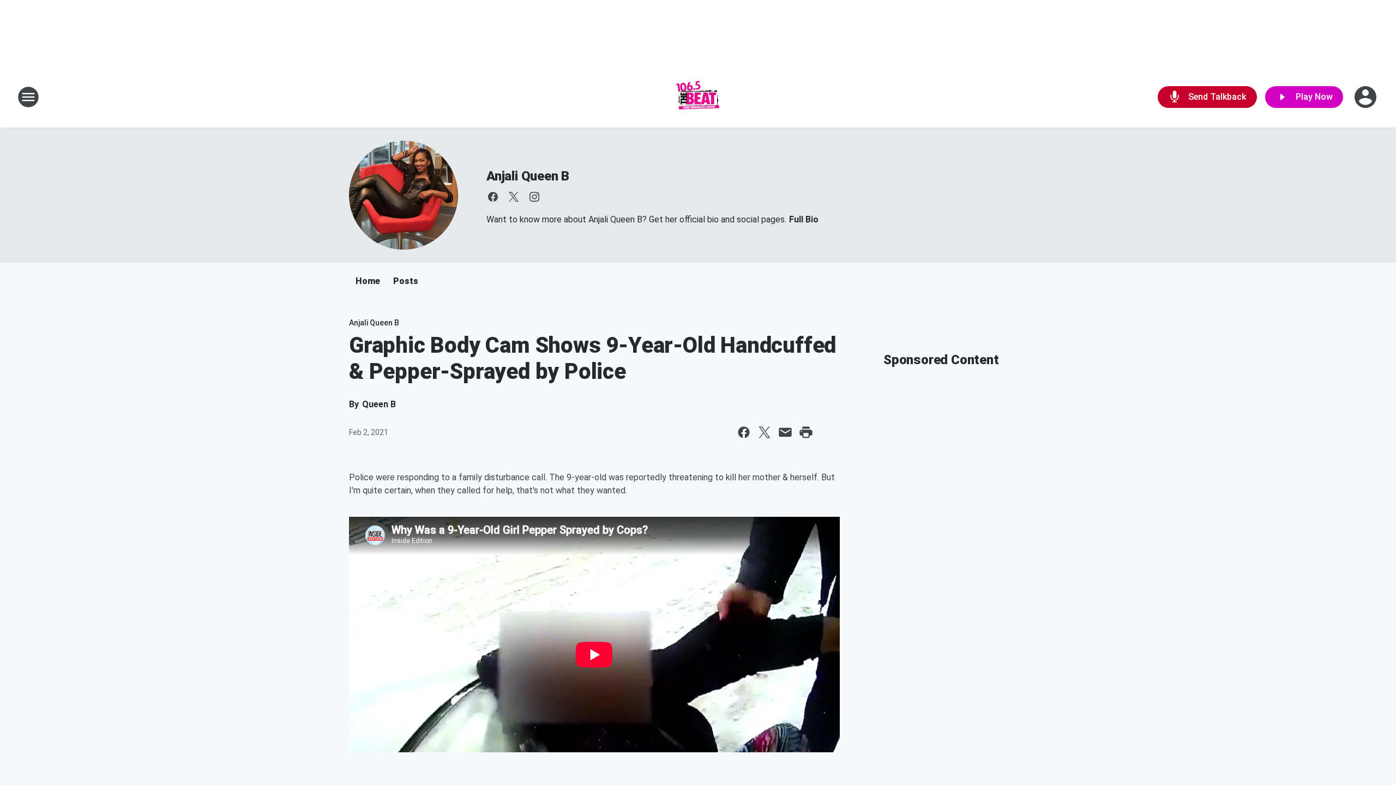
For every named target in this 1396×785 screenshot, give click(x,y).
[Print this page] (806, 432)
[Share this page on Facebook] (743, 432)
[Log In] (1367, 97)
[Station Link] (698, 97)
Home (368, 281)
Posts (405, 281)
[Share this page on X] (764, 432)
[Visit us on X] (513, 196)
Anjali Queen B (527, 176)
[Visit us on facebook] (493, 196)
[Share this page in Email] (785, 432)
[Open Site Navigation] (28, 97)
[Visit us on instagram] (534, 196)
